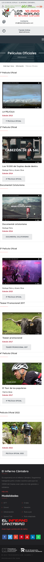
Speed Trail (7, 516)
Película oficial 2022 (15, 453)
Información (20, 66)
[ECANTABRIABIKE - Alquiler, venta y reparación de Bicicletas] (22, 6)
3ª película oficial (14, 297)
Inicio (12, 66)
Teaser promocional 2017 (17, 347)
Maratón (26, 507)
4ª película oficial (14, 401)
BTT (5, 503)
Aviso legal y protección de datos (15, 529)
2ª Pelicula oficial (14, 179)
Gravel (6, 507)
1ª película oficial (13, 121)
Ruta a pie (27, 512)
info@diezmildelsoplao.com (24, 23)
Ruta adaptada (29, 516)
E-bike (26, 503)
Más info (5, 492)
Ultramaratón (8, 512)
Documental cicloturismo (17, 237)
